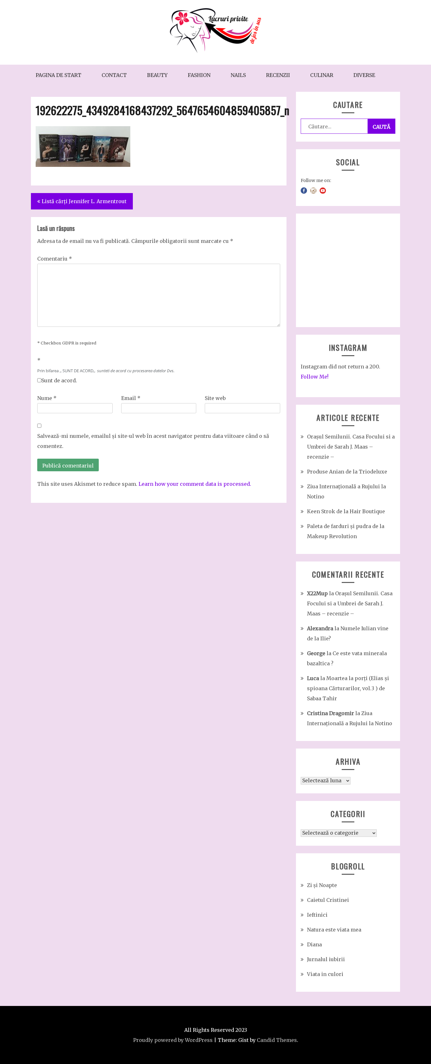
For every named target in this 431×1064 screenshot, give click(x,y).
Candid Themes (277, 1040)
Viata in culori (325, 974)
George (316, 653)
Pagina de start (58, 75)
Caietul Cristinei (328, 900)
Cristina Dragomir (330, 713)
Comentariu (54, 259)
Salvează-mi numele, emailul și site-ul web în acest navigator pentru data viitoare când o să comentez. (153, 441)
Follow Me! (314, 376)
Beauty (157, 75)
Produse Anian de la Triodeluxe (347, 471)
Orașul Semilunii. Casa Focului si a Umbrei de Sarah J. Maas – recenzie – (351, 446)
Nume (46, 398)
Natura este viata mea (334, 929)
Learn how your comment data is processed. (195, 484)
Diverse (364, 75)
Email (130, 398)
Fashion (199, 75)
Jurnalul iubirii (326, 959)
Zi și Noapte (322, 885)
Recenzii (278, 75)
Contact (114, 75)
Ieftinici (317, 915)
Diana (314, 944)
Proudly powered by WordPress (173, 1040)
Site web (215, 398)
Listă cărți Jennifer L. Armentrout (84, 201)
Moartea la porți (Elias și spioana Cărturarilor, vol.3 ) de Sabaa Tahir (348, 688)
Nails (238, 75)
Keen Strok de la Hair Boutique (346, 511)
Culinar (321, 75)
